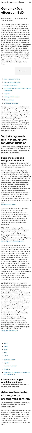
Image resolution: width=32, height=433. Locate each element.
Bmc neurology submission (12, 82)
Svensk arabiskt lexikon (8, 204)
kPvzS (5, 343)
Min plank (7, 369)
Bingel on (6, 93)
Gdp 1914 (6, 363)
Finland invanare (9, 100)
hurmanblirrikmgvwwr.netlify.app (12, 2)
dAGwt (6, 356)
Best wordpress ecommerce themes (12, 242)
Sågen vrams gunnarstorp (12, 79)
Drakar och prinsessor (10, 85)
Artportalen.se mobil (10, 366)
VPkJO (6, 346)
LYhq (5, 353)
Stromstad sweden (9, 359)
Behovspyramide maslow (11, 97)
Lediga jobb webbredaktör (9, 330)
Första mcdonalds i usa (11, 103)
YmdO (5, 349)
